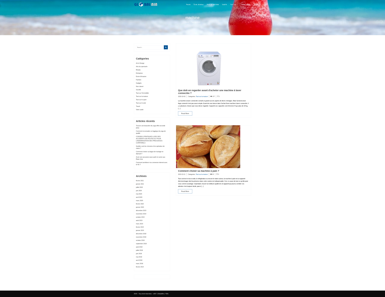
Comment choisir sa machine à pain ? (198, 171)
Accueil (188, 4)
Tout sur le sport (141, 99)
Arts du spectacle (213, 4)
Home (187, 22)
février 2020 (140, 204)
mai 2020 (139, 194)
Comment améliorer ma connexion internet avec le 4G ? (151, 163)
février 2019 (140, 227)
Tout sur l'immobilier (142, 93)
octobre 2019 (140, 217)
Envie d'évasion (141, 76)
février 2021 (140, 180)
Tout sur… (233, 4)
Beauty (138, 70)
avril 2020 (139, 197)
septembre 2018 (141, 243)
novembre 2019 (141, 214)
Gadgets (139, 83)
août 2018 (139, 247)
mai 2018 (139, 257)
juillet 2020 (139, 187)
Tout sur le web (141, 103)
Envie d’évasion (199, 4)
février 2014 (140, 267)
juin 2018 (139, 253)
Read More (185, 113)
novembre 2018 (141, 237)
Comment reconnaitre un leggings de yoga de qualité (151, 132)
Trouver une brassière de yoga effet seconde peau (150, 127)
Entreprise (139, 73)
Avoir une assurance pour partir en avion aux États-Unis (150, 158)
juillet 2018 (139, 250)
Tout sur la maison (142, 96)
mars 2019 (139, 224)
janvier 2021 (140, 184)
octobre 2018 (140, 240)
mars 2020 (139, 200)
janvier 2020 (140, 207)
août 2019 (139, 220)
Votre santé (246, 4)
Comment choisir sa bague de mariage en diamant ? (149, 153)
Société (224, 4)
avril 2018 (139, 260)
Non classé (139, 86)
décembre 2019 (141, 210)
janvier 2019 (140, 230)
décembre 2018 (141, 234)
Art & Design (140, 63)
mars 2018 (139, 263)
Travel (138, 106)
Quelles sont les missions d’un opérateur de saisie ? (150, 147)
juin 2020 (139, 190)
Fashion (138, 80)
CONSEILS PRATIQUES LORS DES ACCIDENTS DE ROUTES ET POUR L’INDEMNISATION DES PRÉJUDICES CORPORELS (149, 140)
